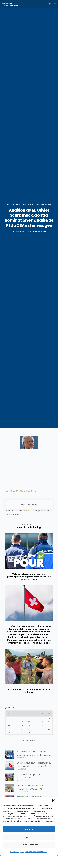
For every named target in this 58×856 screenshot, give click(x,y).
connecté (27, 510)
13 (49, 722)
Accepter (29, 829)
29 (15, 733)
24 (29, 729)
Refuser (29, 837)
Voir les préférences (29, 845)
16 (22, 725)
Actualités (13, 204)
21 (9, 729)
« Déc (25, 740)
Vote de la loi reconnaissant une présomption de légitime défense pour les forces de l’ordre (34, 753)
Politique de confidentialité (36, 851)
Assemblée (28, 204)
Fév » (32, 740)
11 (35, 722)
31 (29, 733)
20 (49, 725)
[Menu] (54, 4)
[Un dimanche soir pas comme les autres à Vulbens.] (9, 777)
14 (9, 725)
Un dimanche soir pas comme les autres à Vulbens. (32, 776)
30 (22, 733)
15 (15, 725)
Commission (44, 204)
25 (35, 729)
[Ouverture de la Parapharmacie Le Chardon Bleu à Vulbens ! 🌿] (9, 788)
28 (9, 733)
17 (29, 725)
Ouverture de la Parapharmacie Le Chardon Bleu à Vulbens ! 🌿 (32, 787)
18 (35, 725)
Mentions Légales (17, 851)
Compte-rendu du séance (20, 490)
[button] (53, 800)
